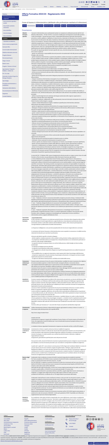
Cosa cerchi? (95, 4)
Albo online (6, 420)
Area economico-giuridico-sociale (9, 22)
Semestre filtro (6, 47)
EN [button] (104, 2)
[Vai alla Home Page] (11, 4)
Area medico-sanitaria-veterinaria (9, 26)
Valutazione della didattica (9, 88)
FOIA (5, 432)
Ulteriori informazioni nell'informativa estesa (12, 441)
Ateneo (52, 6)
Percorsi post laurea (7, 58)
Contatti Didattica (7, 96)
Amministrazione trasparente (11, 422)
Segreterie (5, 93)
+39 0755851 (72, 423)
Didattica (58, 6)
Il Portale (26, 430)
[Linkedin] (91, 2)
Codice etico (7, 430)
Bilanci (5, 429)
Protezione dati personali (30, 422)
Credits (26, 429)
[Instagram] (89, 2)
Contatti (103, 4)
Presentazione (31, 25)
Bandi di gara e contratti (10, 427)
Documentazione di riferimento (10, 90)
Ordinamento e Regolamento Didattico (76, 25)
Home (45, 6)
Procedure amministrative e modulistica (9, 84)
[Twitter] (99, 2)
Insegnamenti (39, 25)
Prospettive (57, 25)
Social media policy (50, 432)
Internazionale (84, 6)
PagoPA (26, 419)
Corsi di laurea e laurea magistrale (9, 17)
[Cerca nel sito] (102, 2)
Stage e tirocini (6, 60)
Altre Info (63, 25)
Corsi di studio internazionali (10, 49)
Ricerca (66, 6)
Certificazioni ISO (49, 425)
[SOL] (83, 2)
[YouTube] (94, 2)
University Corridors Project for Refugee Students (10, 77)
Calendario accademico (9, 41)
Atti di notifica (7, 425)
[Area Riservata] (79, 2)
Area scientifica (7, 30)
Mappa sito (27, 432)
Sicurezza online (28, 424)
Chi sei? (87, 4)
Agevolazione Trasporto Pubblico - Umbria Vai (8, 69)
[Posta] (81, 2)
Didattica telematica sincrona (10, 52)
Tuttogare (26, 425)
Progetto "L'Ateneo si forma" (9, 66)
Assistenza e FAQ (8, 424)
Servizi (92, 6)
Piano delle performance (30, 420)
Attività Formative (48, 25)
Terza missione (74, 6)
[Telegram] (96, 2)
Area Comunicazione (50, 431)
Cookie (26, 427)
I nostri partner (48, 419)
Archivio (5, 38)
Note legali (6, 434)
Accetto (91, 443)
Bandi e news (6, 63)
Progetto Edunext (7, 55)
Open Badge (6, 80)
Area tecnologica (7, 33)
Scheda (24, 25)
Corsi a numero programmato (10, 44)
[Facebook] (86, 2)
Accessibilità (7, 419)
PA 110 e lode (6, 73)
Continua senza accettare (101, 443)
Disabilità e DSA (101, 6)
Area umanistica (7, 36)
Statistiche (27, 434)
